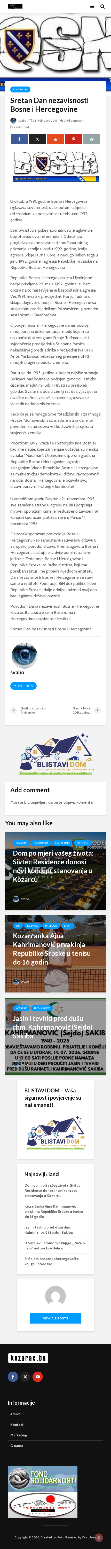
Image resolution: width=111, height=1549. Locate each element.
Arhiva (15, 1414)
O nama (16, 1445)
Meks (60, 1537)
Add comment (74, 120)
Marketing (62, 843)
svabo (22, 120)
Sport (68, 925)
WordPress (89, 1537)
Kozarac (21, 843)
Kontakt (16, 1424)
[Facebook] (13, 1377)
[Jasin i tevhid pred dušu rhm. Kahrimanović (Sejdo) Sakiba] (55, 1036)
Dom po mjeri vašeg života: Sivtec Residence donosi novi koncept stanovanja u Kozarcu (52, 1190)
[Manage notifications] (99, 1538)
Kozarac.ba (20, 89)
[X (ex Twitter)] (25, 1377)
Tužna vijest (42, 1008)
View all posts (23, 686)
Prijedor (82, 843)
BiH (18, 925)
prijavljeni (39, 802)
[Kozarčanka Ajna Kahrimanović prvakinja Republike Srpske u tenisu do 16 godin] (55, 953)
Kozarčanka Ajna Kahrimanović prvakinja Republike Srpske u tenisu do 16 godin (54, 1211)
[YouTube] (38, 1377)
